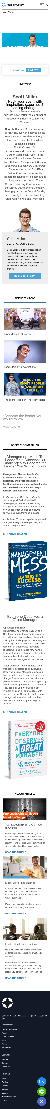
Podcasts (5, 1100)
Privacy (4, 1044)
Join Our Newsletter (9, 1096)
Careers (5, 1063)
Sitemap (5, 1059)
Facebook (5, 1082)
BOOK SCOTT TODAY (25, 275)
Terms (4, 1040)
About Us (5, 1033)
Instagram (5, 1093)
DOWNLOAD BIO (17, 70)
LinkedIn (5, 1085)
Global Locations (8, 1037)
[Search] (47, 5)
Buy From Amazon (15, 534)
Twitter (4, 1078)
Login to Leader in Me (9, 1029)
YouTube (5, 1089)
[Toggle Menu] (42, 4)
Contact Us (6, 1067)
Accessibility (6, 1048)
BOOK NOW (33, 70)
